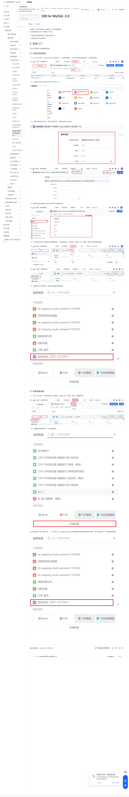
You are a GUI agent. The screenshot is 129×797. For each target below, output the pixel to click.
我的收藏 (121, 9)
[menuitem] (12, 34)
